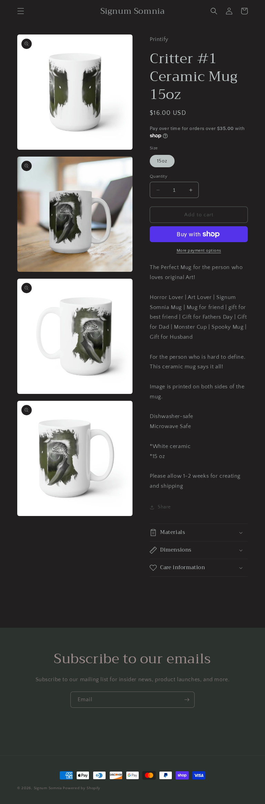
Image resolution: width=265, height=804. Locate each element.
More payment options (199, 250)
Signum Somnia (48, 788)
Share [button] (164, 507)
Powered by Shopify (81, 788)
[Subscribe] (186, 700)
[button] (20, 11)
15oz (162, 161)
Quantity (158, 176)
